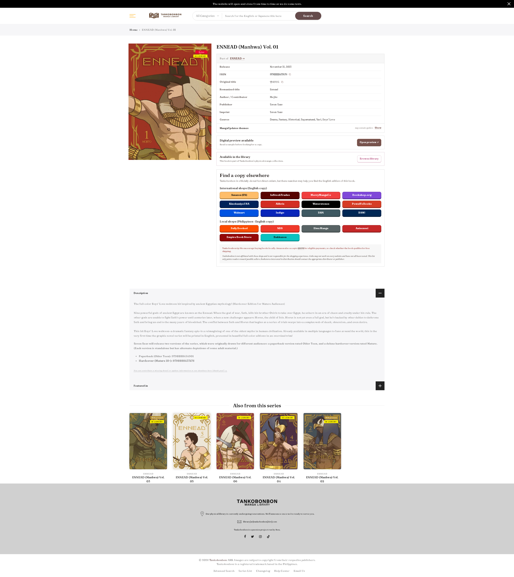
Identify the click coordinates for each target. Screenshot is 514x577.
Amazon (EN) (239, 194)
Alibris (280, 203)
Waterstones (321, 203)
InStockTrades (280, 194)
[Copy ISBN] (290, 74)
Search (308, 16)
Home (134, 29)
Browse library (369, 158)
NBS (280, 228)
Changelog (263, 570)
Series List (245, 570)
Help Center (282, 570)
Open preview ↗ (369, 142)
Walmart (239, 212)
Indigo (280, 212)
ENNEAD (237, 58)
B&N (321, 212)
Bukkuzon (280, 237)
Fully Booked (239, 228)
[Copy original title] (282, 82)
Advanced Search (224, 570)
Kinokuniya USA (239, 203)
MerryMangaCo (321, 194)
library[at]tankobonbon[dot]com (260, 521)
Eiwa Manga (321, 228)
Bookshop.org (361, 194)
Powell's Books (362, 203)
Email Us (299, 570)
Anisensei (362, 228)
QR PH (301, 248)
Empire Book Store (239, 237)
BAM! (361, 212)
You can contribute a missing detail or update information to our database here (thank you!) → (180, 370)
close (5, 4)
